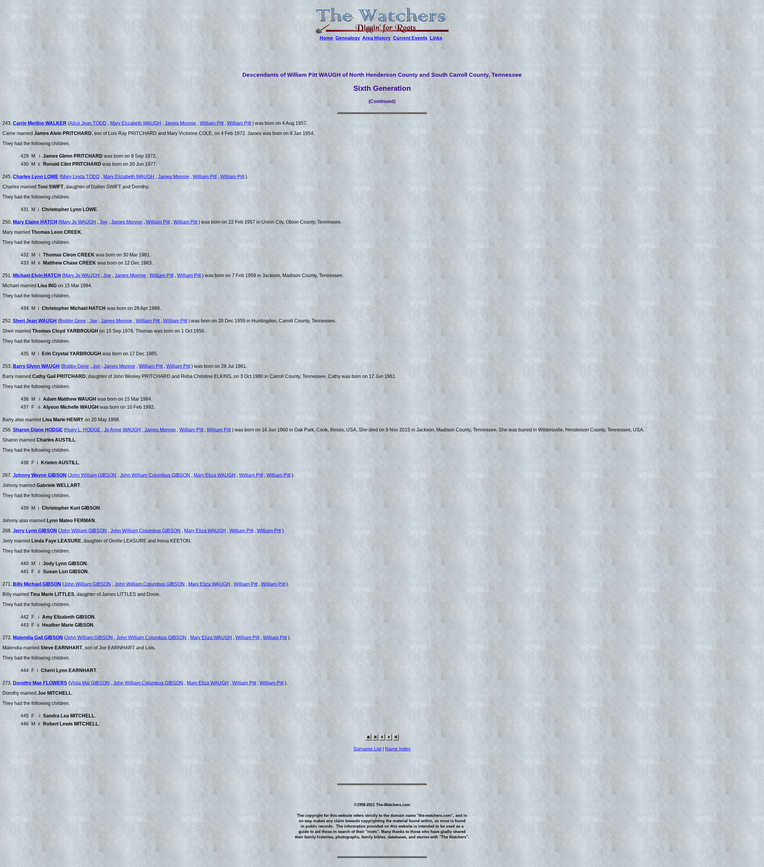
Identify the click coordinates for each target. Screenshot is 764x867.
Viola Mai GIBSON (90, 682)
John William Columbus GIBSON (155, 475)
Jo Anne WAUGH (122, 429)
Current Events (410, 38)
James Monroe (180, 123)
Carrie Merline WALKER (40, 123)
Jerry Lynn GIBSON (35, 530)
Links (436, 38)
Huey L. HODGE (83, 429)
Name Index (398, 748)
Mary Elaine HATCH (35, 222)
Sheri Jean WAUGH (35, 320)
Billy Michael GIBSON (37, 584)
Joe (103, 222)
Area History (376, 38)
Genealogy (347, 38)
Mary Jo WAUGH (78, 222)
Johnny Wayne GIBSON (40, 475)
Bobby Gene (72, 320)
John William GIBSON (92, 475)
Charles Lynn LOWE (35, 176)
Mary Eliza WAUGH (214, 475)
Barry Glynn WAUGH (36, 366)
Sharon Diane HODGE (38, 429)
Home (326, 38)
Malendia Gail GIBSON (38, 637)
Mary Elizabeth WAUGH (135, 123)
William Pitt (212, 123)
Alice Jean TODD (88, 123)
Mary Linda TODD (80, 176)
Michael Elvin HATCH (37, 275)
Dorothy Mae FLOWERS (40, 682)
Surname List (367, 748)
